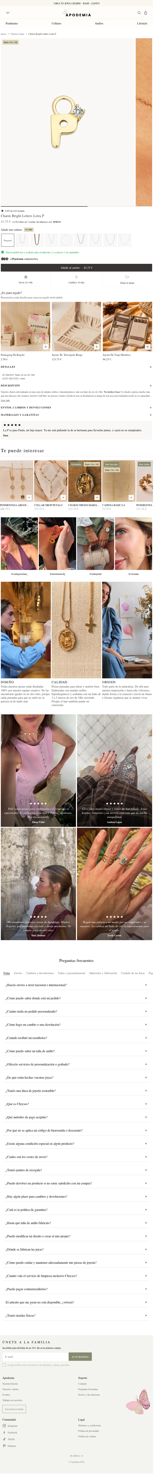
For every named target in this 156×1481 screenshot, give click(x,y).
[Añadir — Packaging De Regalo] (46, 347)
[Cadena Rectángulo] (66, 240)
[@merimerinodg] (57, 543)
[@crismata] (133, 543)
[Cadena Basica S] (95, 240)
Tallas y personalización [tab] (71, 973)
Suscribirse (80, 1356)
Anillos (99, 23)
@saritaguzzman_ (19, 573)
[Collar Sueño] (22, 240)
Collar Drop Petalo (48, 505)
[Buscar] (139, 12)
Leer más (5, 400)
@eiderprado (95, 573)
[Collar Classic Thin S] (51, 240)
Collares (56, 23)
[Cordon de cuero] (36, 240)
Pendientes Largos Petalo (13, 505)
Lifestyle (142, 23)
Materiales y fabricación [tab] (103, 973)
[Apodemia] (76, 12)
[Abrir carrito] (145, 12)
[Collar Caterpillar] (124, 240)
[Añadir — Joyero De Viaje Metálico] (148, 347)
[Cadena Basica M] (110, 240)
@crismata (133, 573)
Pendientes (12, 23)
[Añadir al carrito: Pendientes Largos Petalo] (29, 497)
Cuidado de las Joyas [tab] (133, 973)
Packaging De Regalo (13, 355)
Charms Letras (17, 34)
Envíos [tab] (18, 973)
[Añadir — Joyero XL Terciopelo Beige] (97, 347)
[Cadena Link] (80, 240)
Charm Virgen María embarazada (82, 505)
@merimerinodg (57, 573)
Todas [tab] (6, 973)
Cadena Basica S (113, 505)
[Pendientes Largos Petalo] (16, 481)
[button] (68, 122)
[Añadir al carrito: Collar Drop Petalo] (63, 497)
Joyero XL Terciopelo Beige (67, 355)
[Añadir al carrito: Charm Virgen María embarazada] (97, 497)
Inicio (3, 34)
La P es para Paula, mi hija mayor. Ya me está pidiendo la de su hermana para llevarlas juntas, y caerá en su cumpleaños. (72, 430)
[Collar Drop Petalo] (50, 481)
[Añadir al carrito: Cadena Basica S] (131, 497)
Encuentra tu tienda (14, 1409)
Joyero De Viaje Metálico (117, 355)
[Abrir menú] (8, 13)
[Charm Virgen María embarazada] (85, 481)
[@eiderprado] (95, 543)
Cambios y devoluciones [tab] (40, 973)
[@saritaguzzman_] (19, 543)
